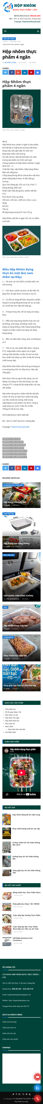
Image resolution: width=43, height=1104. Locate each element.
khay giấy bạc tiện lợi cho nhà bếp (20, 685)
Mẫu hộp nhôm (9, 39)
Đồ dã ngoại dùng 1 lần (13, 712)
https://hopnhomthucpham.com (19, 1000)
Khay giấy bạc (10, 724)
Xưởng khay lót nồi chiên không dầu (25, 857)
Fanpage (6, 1047)
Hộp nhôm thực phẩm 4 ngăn (19, 54)
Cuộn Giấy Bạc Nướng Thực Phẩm (26, 915)
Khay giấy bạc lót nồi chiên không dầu (26, 871)
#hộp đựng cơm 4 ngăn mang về (15, 451)
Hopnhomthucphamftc (20, 427)
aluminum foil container (13, 485)
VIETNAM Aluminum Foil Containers (22, 939)
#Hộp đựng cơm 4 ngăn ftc (13, 442)
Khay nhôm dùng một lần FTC (18, 1006)
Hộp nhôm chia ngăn (12, 718)
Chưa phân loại (10, 709)
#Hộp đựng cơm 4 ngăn (11, 439)
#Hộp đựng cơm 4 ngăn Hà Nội (14, 445)
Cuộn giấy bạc (9, 514)
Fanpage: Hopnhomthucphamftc (27, 22)
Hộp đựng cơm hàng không (17, 543)
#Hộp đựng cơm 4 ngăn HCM (13, 448)
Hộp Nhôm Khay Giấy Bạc (16, 625)
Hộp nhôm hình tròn (12, 721)
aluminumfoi (8, 637)
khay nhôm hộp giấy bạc (15, 655)
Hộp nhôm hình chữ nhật (16, 729)
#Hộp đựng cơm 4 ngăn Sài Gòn (14, 454)
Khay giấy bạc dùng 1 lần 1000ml (26, 904)
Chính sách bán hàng (9, 1022)
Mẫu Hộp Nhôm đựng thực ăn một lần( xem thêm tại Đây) (17, 273)
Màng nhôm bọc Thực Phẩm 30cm (26, 892)
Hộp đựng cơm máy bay (15, 502)
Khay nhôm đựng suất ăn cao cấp (26, 828)
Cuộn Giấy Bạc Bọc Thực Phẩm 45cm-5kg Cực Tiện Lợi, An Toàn (26, 928)
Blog (5, 607)
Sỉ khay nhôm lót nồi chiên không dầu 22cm (26, 843)
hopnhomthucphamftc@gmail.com (19, 995)
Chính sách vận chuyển (10, 1039)
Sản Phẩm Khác (10, 732)
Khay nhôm (9, 726)
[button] (4, 31)
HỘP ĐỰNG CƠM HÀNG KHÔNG (18, 595)
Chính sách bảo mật (9, 1033)
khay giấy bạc (9, 555)
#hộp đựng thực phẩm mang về (14, 457)
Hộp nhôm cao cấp (11, 715)
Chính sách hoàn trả (9, 1028)
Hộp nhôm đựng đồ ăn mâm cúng (26, 815)
